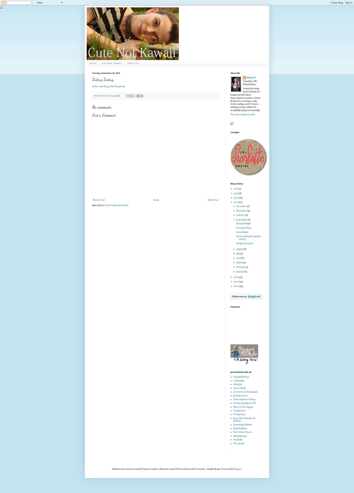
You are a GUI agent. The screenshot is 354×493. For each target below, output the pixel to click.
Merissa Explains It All (244, 403)
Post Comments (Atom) (117, 205)
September (242, 219)
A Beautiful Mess (241, 377)
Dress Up (132, 63)
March (239, 262)
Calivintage (238, 380)
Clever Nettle (239, 388)
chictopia (237, 384)
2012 (236, 202)
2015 (236, 188)
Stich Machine (240, 428)
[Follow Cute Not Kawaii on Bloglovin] (246, 298)
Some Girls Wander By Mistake (244, 419)
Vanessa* (251, 77)
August (240, 249)
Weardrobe (239, 443)
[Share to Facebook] (138, 96)
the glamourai (240, 436)
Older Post (213, 200)
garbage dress (240, 395)
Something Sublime (242, 424)
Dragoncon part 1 (245, 243)
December (241, 206)
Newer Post (99, 200)
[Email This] (128, 96)
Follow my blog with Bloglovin (108, 86)
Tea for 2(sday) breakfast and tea (248, 238)
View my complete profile (242, 114)
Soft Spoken (239, 414)
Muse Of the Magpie (243, 407)
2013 (236, 197)
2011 (236, 277)
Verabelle (237, 439)
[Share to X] (135, 96)
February (241, 267)
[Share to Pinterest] (142, 96)
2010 (236, 281)
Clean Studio (242, 232)
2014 (236, 193)
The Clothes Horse (242, 432)
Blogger (237, 469)
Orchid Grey (239, 410)
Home (92, 63)
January (240, 271)
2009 (237, 286)
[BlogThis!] (131, 96)
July (238, 253)
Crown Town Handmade (245, 392)
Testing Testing (243, 228)
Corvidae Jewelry (112, 63)
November (241, 210)
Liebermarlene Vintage (244, 399)
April (239, 258)
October (240, 215)
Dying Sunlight (243, 223)
